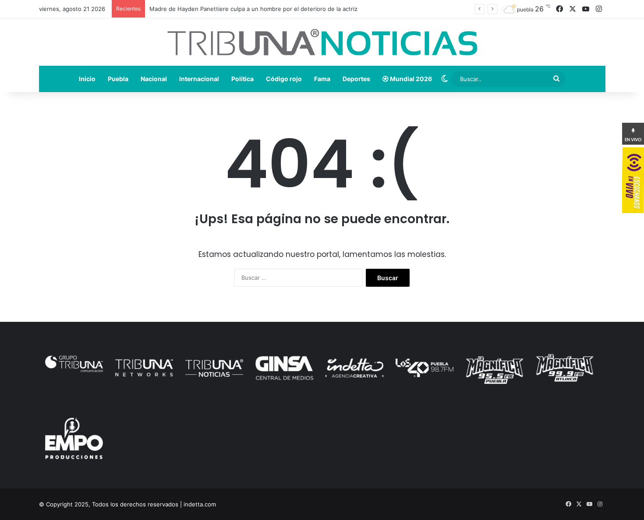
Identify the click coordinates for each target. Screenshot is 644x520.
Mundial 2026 (410, 78)
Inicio (87, 78)
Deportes (356, 78)
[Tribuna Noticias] (322, 42)
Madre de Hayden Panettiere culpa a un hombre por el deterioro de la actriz (253, 8)
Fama (322, 78)
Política (242, 78)
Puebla (118, 78)
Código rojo (284, 78)
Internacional (199, 78)
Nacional (154, 78)
